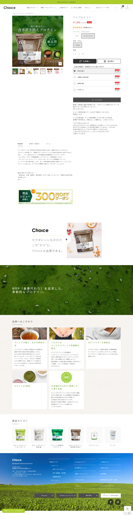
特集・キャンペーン (47, 8)
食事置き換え (57, 476)
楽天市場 (88, 495)
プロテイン (54, 465)
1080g (77, 45)
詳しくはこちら (78, 109)
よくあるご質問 (76, 8)
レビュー (48, 144)
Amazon (44, 495)
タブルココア (88, 36)
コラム (86, 8)
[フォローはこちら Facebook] (111, 502)
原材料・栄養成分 (34, 144)
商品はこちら (77, 114)
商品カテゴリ (31, 8)
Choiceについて (80, 462)
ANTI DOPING (20, 13)
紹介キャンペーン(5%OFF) (14, 511)
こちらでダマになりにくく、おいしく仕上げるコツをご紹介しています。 (91, 132)
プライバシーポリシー (108, 486)
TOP (13, 13)
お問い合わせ (105, 468)
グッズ (53, 484)
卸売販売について (80, 468)
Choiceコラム (79, 480)
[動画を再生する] (66, 239)
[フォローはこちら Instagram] (118, 502)
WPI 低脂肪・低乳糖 (59, 473)
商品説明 (20, 144)
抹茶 (76, 36)
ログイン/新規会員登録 (112, 495)
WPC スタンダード (59, 469)
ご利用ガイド (63, 8)
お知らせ (78, 486)
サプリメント (55, 480)
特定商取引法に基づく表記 (109, 480)
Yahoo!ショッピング (66, 495)
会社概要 (103, 474)
